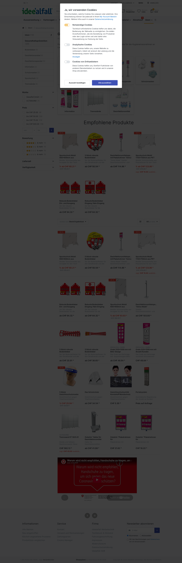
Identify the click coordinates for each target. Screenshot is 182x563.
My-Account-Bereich (108, 17)
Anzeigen (76, 57)
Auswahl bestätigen (77, 83)
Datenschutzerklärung (104, 19)
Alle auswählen (104, 83)
